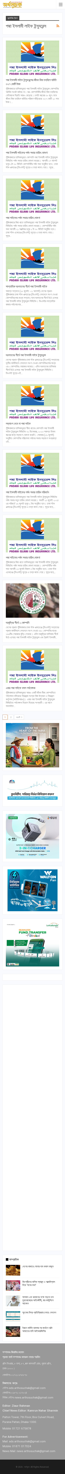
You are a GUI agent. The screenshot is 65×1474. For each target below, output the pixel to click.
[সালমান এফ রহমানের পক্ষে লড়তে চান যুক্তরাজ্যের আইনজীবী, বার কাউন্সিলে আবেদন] (13, 1301)
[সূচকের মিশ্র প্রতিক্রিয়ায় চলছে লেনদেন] (13, 1316)
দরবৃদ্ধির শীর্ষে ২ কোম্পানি (17, 622)
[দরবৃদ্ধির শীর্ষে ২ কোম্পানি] (32, 600)
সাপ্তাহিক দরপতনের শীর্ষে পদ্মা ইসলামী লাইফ (26, 286)
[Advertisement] (32, 1117)
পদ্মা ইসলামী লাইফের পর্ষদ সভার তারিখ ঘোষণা (27, 152)
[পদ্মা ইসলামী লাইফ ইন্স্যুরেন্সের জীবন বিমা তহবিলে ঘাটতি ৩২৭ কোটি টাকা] (32, 58)
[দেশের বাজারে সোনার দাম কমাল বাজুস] (13, 1270)
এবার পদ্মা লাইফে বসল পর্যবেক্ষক (20, 688)
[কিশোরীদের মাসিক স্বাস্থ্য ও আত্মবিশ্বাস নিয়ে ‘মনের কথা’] (13, 1285)
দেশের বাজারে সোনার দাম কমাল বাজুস (38, 1266)
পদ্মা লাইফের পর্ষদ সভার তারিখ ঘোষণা (23, 218)
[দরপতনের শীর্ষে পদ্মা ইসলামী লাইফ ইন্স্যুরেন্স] (32, 333)
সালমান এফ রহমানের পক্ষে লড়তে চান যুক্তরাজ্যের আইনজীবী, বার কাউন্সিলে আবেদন (38, 1300)
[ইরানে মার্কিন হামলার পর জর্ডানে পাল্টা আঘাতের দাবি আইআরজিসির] (13, 1331)
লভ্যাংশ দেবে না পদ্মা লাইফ (18, 423)
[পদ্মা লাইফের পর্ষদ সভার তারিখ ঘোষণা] (32, 195)
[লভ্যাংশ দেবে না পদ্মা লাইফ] (32, 401)
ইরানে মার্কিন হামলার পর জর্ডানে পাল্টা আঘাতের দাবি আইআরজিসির (37, 1329)
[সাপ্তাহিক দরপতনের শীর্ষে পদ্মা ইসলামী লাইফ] (32, 264)
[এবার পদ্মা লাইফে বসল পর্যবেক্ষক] (32, 666)
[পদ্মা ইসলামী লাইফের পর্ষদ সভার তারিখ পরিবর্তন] (32, 470)
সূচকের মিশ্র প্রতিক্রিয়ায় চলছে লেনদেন (39, 1312)
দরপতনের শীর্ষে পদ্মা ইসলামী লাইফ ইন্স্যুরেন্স (26, 355)
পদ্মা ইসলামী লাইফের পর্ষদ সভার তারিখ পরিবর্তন (27, 492)
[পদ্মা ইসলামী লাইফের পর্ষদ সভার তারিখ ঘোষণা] (32, 130)
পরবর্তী (18, 717)
